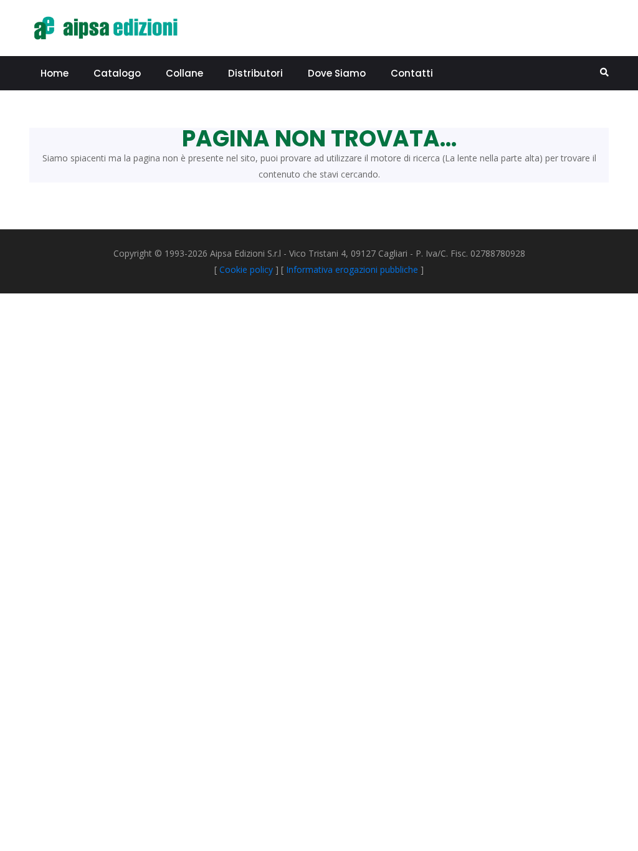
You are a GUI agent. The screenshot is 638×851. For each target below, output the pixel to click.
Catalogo (117, 73)
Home (54, 73)
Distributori (255, 73)
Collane (184, 73)
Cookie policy (246, 269)
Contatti (412, 73)
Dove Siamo (337, 73)
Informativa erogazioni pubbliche (352, 269)
